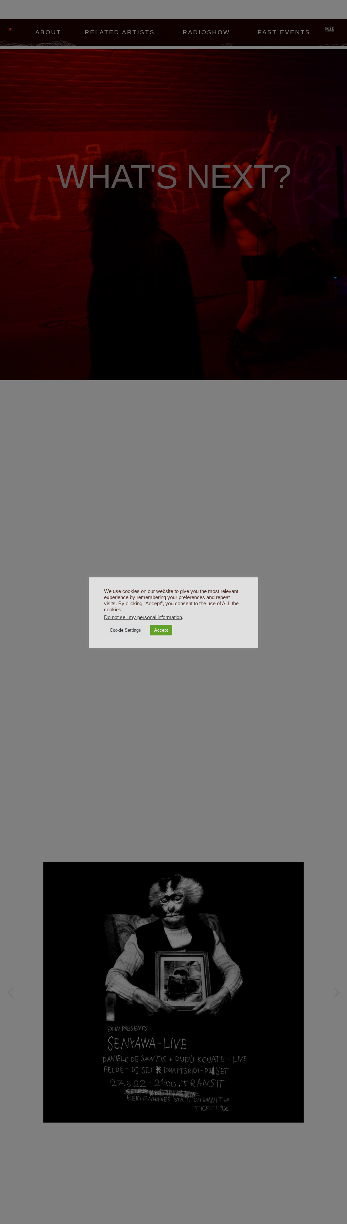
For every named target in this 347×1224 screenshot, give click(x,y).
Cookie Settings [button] (125, 630)
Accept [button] (161, 630)
